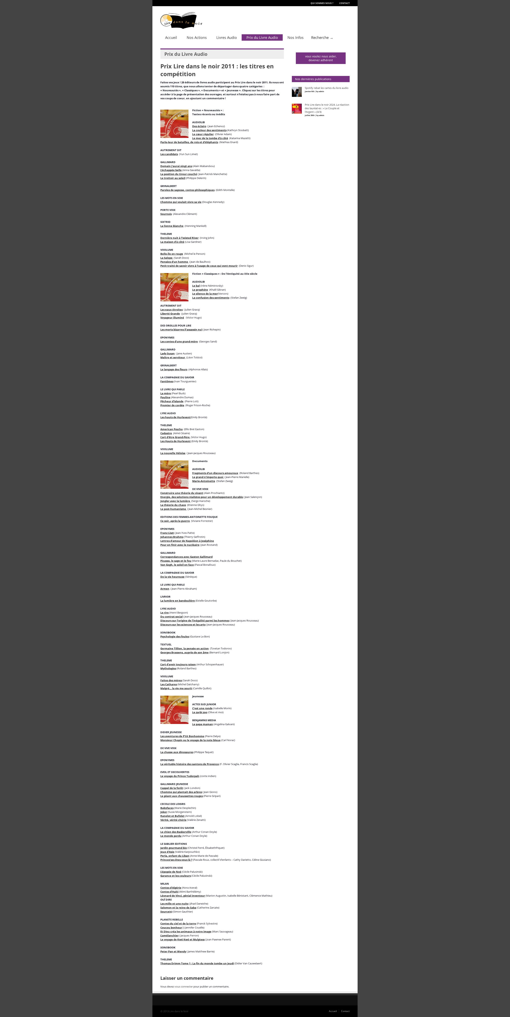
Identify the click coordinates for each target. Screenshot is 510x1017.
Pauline (165, 397)
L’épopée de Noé (170, 871)
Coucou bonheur (171, 927)
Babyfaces (167, 808)
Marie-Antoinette (203, 481)
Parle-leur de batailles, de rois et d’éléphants (189, 142)
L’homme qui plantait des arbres (181, 792)
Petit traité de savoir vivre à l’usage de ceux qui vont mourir (199, 266)
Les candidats (169, 154)
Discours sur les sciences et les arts (182, 624)
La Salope (166, 258)
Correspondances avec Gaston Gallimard (186, 557)
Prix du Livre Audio (262, 37)
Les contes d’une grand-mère (179, 341)
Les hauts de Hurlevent (175, 417)
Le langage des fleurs (173, 369)
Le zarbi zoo (199, 712)
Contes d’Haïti (169, 891)
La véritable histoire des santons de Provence (189, 764)
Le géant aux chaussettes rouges (181, 796)
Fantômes (166, 381)
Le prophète (200, 289)
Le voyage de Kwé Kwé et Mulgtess (182, 939)
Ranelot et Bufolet (172, 816)
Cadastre (166, 433)
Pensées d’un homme (174, 262)
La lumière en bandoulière (177, 600)
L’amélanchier (169, 935)
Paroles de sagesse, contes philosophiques (187, 190)
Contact (344, 3)
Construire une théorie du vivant (181, 493)
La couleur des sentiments (209, 130)
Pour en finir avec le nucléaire (179, 545)
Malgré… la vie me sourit (176, 688)
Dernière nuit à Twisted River (179, 238)
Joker (163, 812)
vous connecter (184, 986)
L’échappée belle (171, 170)
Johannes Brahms (171, 537)
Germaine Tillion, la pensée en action (184, 648)
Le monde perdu (170, 836)
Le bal (196, 285)
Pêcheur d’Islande (171, 401)
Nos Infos (295, 37)
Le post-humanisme (173, 509)
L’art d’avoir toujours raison (178, 664)
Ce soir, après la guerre (175, 521)
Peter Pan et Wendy (173, 951)
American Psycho (171, 429)
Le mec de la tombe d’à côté (210, 138)
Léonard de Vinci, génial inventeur (182, 895)
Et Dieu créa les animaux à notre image (185, 931)
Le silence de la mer (205, 293)
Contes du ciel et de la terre (178, 923)
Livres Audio (226, 37)
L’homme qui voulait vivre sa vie (180, 202)
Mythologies (168, 668)
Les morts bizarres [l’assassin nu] (181, 329)
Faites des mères (171, 680)
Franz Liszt (167, 533)
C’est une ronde (202, 708)
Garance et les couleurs (175, 875)
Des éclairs (199, 126)
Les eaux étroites (171, 309)
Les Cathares (168, 684)
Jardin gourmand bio (173, 848)
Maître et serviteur (173, 357)
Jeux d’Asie (167, 852)
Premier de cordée (172, 405)
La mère (165, 393)
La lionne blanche (171, 226)
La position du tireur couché (178, 174)
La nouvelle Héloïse (172, 453)
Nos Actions (197, 37)
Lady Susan (167, 353)
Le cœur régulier (203, 134)
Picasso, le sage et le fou (175, 561)
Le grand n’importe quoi (208, 477)
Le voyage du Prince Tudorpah (179, 776)
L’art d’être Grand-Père (175, 437)
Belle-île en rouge (171, 254)
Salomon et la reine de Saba (178, 907)
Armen (164, 588)
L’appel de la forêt (171, 788)
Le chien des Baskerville (175, 832)
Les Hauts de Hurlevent (175, 441)
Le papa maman (202, 724)
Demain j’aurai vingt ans (176, 166)
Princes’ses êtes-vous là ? (176, 860)
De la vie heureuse (172, 576)
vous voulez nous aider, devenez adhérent (320, 58)
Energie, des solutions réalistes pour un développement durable (201, 497)
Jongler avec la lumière (175, 501)
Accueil (171, 37)
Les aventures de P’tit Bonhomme (182, 736)
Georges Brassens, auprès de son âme (184, 652)
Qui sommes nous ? (322, 3)
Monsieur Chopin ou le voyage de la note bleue (190, 740)
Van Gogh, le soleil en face (177, 565)
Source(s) (166, 911)
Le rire (164, 612)
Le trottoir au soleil (172, 178)
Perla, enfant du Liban (174, 856)
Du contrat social (171, 616)
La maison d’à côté (172, 242)
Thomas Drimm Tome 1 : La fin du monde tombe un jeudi (197, 963)
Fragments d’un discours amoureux (215, 473)
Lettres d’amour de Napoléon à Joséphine (187, 541)
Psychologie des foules (174, 636)
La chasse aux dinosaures (176, 752)
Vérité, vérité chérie (173, 820)
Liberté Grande (170, 313)
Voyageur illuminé (172, 317)
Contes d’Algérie (170, 887)
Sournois (166, 214)
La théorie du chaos (173, 505)
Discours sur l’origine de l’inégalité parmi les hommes (194, 620)
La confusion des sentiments (210, 297)
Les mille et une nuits (174, 903)
